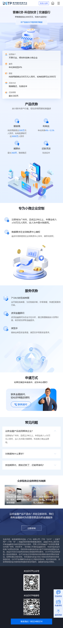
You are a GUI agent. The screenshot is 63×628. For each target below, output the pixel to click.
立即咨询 (31, 528)
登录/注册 (44, 3)
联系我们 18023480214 (31, 621)
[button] (31, 431)
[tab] (31, 431)
